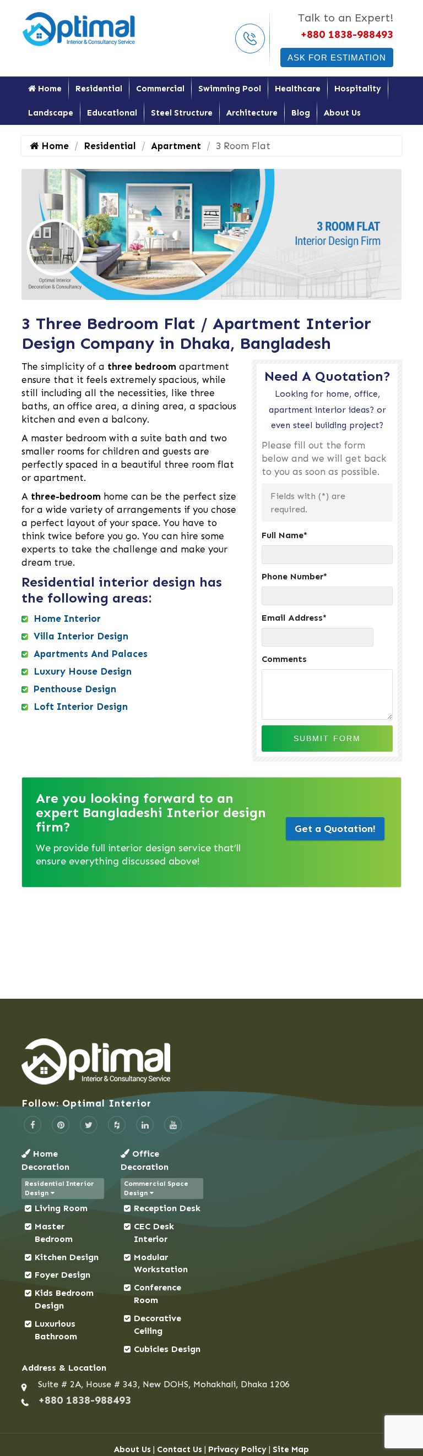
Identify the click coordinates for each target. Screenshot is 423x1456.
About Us (342, 113)
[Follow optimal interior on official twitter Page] (88, 1125)
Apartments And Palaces (91, 653)
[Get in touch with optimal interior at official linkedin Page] (145, 1125)
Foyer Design (62, 1274)
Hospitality (357, 89)
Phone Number (294, 576)
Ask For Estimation (337, 57)
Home (49, 89)
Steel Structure (182, 113)
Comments (284, 659)
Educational (112, 113)
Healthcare (298, 89)
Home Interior (67, 618)
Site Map (291, 1449)
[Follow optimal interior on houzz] (117, 1125)
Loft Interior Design (81, 706)
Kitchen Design (67, 1257)
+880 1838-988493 (346, 34)
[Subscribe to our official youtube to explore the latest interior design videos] (173, 1125)
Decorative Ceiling (157, 1324)
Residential (98, 89)
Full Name (284, 535)
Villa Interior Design (81, 636)
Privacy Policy (237, 1449)
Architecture (252, 113)
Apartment (176, 145)
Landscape (50, 113)
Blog (300, 113)
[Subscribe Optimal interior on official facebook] (32, 1125)
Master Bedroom (54, 1232)
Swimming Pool (229, 89)
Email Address (294, 617)
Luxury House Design (83, 671)
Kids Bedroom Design (64, 1299)
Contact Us (179, 1449)
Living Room (61, 1208)
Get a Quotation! (335, 829)
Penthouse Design (75, 688)
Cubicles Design (167, 1349)
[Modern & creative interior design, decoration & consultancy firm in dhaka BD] (211, 1061)
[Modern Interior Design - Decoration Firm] (79, 28)
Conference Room (157, 1293)
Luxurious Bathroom (56, 1330)
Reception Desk (167, 1208)
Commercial (160, 89)
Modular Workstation (161, 1263)
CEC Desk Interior (154, 1232)
